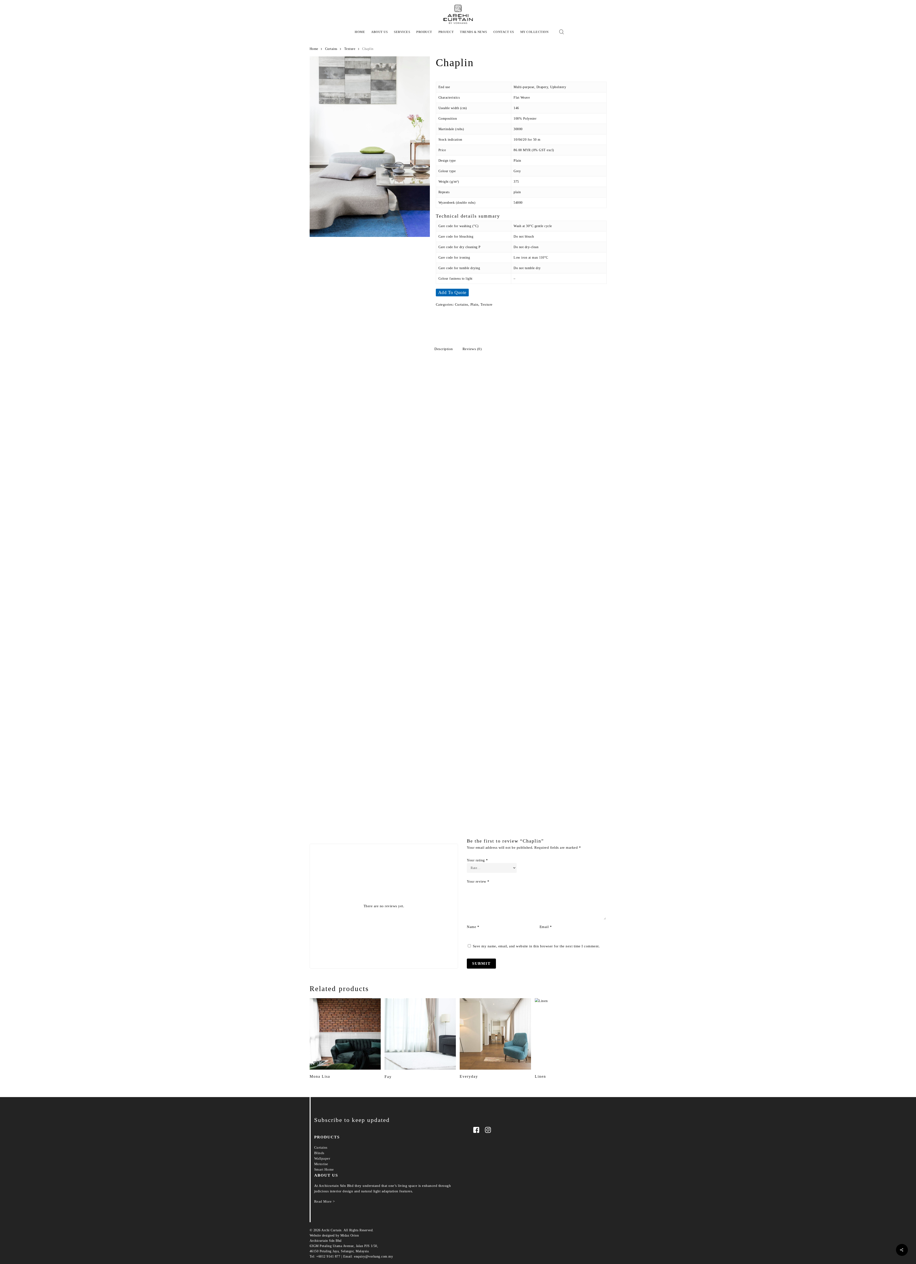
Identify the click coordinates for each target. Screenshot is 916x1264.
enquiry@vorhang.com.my (373, 1256)
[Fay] (420, 1034)
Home (314, 49)
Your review (478, 881)
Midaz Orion (349, 1235)
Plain (474, 304)
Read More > (324, 1201)
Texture (349, 49)
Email (546, 927)
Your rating (477, 860)
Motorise (321, 1164)
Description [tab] (443, 349)
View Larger (343, 399)
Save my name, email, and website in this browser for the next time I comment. (536, 946)
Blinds (319, 1153)
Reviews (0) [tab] (472, 349)
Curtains (331, 49)
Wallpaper (322, 1158)
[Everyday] (495, 1034)
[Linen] (570, 1034)
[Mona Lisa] (345, 1034)
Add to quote (452, 292)
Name (473, 927)
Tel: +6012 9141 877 (325, 1256)
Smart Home (324, 1169)
